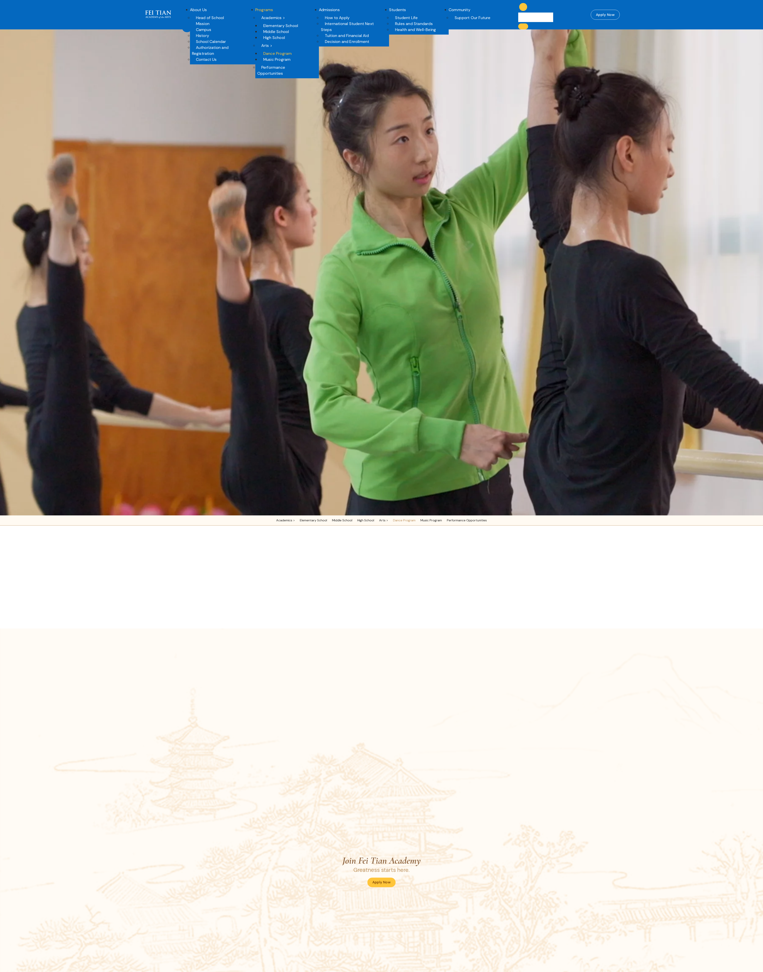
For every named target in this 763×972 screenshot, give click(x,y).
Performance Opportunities (271, 70)
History (202, 35)
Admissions (329, 9)
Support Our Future (473, 17)
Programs (264, 9)
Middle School (276, 31)
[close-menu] (187, 27)
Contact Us (206, 59)
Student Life (406, 17)
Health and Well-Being (415, 29)
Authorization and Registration (210, 50)
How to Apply (337, 17)
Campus (203, 29)
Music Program (277, 59)
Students (397, 9)
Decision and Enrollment (347, 41)
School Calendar (211, 41)
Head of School (210, 17)
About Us (198, 9)
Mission (202, 23)
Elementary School (280, 25)
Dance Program (277, 53)
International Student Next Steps (347, 26)
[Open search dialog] (523, 7)
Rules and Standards (414, 23)
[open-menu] (513, 11)
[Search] (523, 26)
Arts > (266, 45)
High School (274, 37)
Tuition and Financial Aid (347, 35)
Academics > (273, 17)
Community (459, 9)
